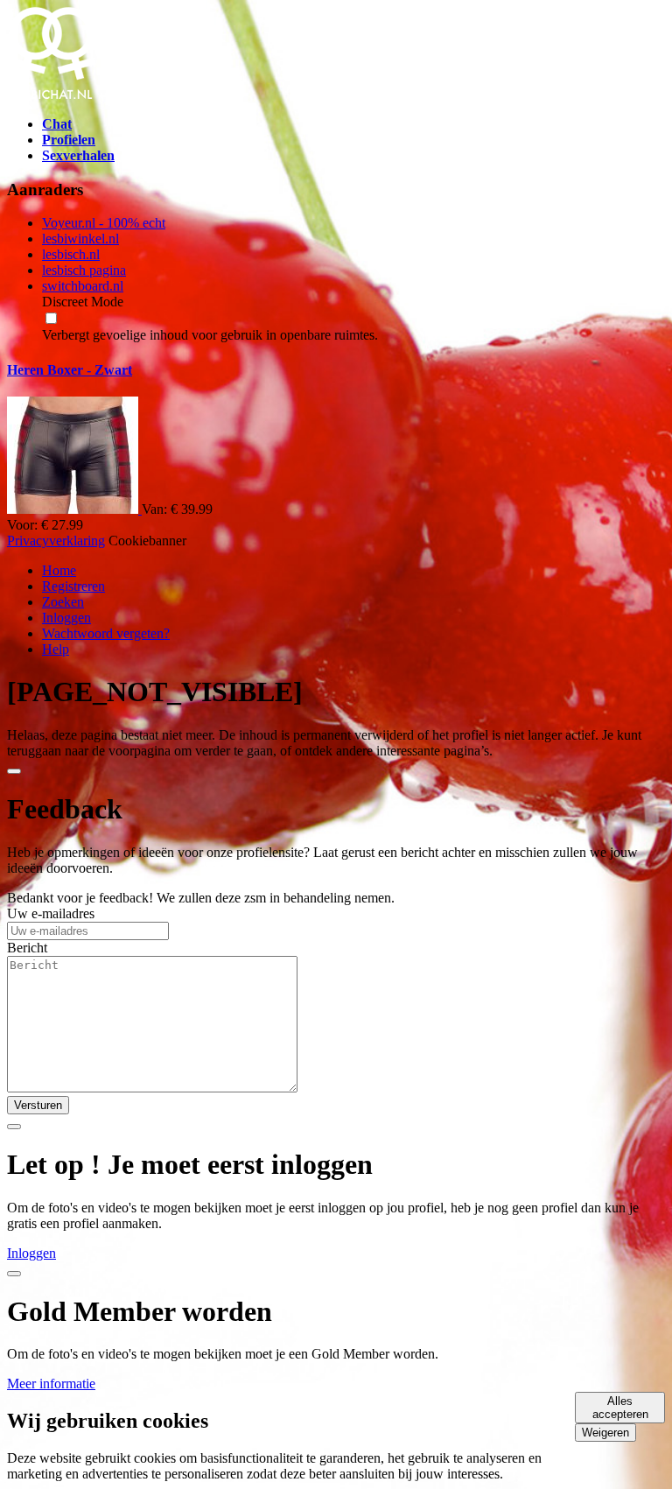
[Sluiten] (14, 771)
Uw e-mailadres (50, 913)
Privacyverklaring (56, 540)
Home (59, 570)
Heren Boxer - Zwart (69, 369)
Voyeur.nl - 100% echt (103, 222)
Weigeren (605, 1432)
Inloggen (66, 617)
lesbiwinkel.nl (80, 238)
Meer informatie (51, 1383)
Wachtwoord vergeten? (106, 633)
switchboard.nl (82, 285)
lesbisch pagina (84, 270)
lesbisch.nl (71, 254)
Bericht (27, 947)
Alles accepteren (620, 1407)
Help (55, 649)
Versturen (38, 1105)
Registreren (73, 586)
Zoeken (63, 601)
